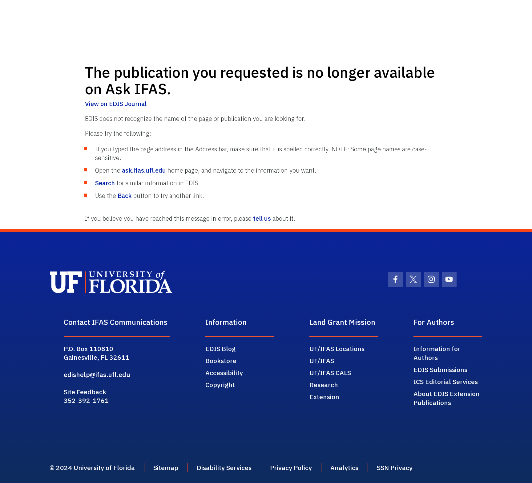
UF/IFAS (321, 360)
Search (105, 183)
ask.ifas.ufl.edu (144, 170)
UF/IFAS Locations (337, 348)
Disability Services (224, 467)
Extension (324, 396)
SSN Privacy (395, 467)
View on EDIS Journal (116, 104)
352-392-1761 (86, 400)
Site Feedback (85, 391)
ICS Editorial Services (445, 381)
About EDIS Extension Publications (446, 398)
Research (323, 384)
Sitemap (165, 467)
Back (125, 195)
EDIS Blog (220, 348)
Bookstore (220, 360)
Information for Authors (437, 353)
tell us (262, 218)
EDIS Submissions (440, 369)
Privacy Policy (291, 467)
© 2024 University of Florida (92, 467)
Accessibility (224, 372)
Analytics (344, 467)
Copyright (220, 384)
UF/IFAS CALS (330, 372)
